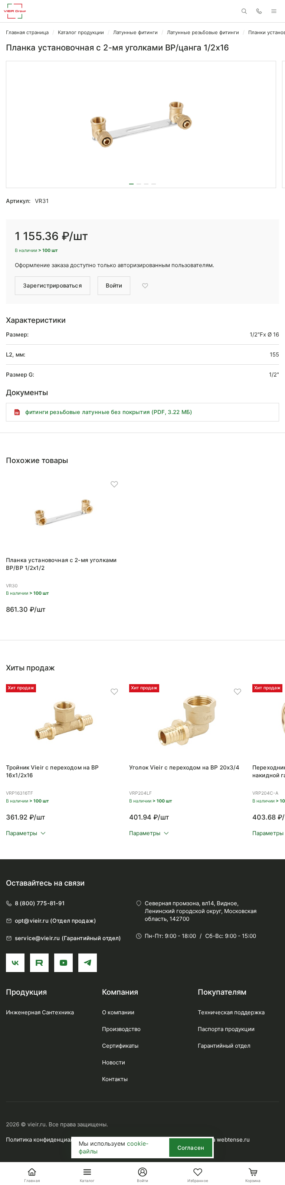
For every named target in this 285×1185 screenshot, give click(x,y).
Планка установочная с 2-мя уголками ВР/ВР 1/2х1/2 (61, 564)
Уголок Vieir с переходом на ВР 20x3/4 (184, 767)
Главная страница (27, 32)
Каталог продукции (81, 32)
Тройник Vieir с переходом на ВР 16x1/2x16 (52, 771)
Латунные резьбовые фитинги (203, 32)
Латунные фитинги (135, 32)
